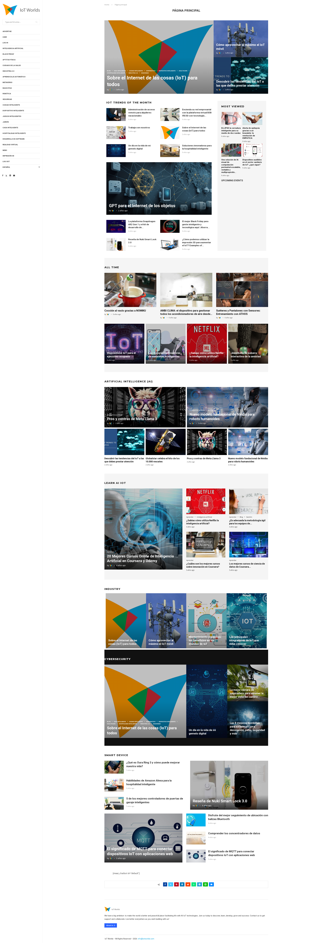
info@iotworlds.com (146, 939)
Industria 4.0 (8, 71)
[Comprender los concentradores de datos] (196, 838)
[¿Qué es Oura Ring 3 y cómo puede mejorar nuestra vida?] (114, 767)
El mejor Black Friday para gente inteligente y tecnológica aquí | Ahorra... (196, 224)
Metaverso (7, 82)
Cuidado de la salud (12, 65)
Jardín (6, 122)
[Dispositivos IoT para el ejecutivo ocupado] (124, 344)
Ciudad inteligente (11, 105)
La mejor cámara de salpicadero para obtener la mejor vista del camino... (246, 693)
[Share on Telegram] (199, 884)
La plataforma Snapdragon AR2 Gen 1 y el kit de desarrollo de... (141, 224)
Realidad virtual (10, 145)
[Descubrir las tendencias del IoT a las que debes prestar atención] (241, 75)
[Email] (14, 175)
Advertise (7, 31)
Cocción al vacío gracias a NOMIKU (125, 310)
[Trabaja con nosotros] (116, 132)
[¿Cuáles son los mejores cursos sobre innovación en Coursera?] (205, 544)
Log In (5, 43)
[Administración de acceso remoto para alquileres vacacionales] (116, 114)
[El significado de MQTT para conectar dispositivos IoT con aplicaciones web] (143, 838)
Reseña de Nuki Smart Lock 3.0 (220, 801)
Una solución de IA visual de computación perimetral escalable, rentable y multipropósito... (231, 166)
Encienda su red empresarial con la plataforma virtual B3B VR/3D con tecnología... (197, 112)
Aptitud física (9, 60)
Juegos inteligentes (12, 116)
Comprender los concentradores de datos (234, 833)
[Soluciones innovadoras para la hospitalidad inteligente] (170, 150)
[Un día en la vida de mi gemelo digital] (116, 150)
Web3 (5, 150)
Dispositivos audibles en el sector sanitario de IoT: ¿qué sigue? (252, 162)
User (5, 37)
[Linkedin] (10, 175)
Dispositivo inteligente (13, 111)
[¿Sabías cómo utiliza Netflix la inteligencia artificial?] (207, 344)
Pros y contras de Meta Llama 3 (132, 419)
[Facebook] (2, 175)
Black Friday (8, 54)
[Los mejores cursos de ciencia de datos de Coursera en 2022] (248, 544)
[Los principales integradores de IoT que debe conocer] (247, 620)
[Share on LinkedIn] (182, 884)
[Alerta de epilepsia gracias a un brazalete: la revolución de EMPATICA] (252, 118)
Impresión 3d (8, 156)
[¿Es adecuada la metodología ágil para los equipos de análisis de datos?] (248, 501)
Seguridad (7, 99)
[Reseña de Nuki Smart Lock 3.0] (116, 244)
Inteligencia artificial (13, 48)
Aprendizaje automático (14, 77)
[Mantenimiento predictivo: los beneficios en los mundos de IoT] (206, 620)
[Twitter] (6, 175)
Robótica (7, 94)
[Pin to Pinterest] (176, 884)
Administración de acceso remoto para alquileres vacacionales (141, 112)
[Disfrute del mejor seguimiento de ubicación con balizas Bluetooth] (196, 820)
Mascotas (7, 88)
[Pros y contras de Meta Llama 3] (145, 407)
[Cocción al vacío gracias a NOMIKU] (130, 290)
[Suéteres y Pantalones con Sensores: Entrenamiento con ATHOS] (242, 290)
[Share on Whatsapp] (193, 884)
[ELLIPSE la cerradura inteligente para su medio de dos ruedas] (231, 118)
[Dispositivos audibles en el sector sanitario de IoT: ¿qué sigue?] (252, 150)
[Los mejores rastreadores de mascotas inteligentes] (166, 344)
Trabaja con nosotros (139, 127)
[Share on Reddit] (187, 884)
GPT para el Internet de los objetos (142, 205)
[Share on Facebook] (165, 884)
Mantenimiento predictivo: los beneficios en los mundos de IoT (205, 640)
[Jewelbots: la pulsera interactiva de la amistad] (248, 344)
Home (106, 4)
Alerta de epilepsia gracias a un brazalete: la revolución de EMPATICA (251, 133)
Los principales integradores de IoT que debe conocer (244, 640)
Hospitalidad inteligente (14, 133)
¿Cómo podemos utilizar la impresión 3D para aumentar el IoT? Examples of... (196, 242)
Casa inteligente (10, 128)
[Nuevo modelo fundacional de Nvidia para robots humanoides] (248, 442)
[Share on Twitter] (170, 884)
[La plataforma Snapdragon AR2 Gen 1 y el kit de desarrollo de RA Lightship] (116, 226)
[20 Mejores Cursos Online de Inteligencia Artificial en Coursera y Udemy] (143, 529)
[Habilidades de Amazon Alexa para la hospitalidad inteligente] (114, 785)
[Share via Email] (211, 884)
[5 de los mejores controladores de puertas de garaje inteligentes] (114, 803)
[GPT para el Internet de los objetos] (159, 188)
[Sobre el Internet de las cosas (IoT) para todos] (159, 57)
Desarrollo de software (13, 139)
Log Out (6, 161)
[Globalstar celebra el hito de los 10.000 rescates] (166, 442)
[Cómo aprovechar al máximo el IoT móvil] (241, 38)
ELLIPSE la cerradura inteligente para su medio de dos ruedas (231, 130)
